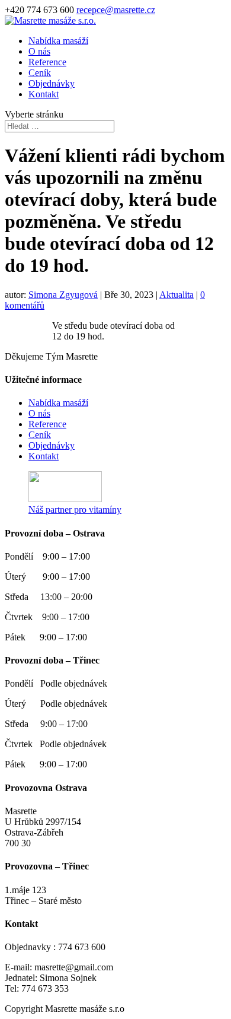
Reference (47, 62)
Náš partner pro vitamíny (74, 509)
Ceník (39, 73)
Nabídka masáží (58, 41)
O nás (39, 51)
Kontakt (43, 94)
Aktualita (176, 295)
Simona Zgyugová (63, 295)
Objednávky (51, 83)
